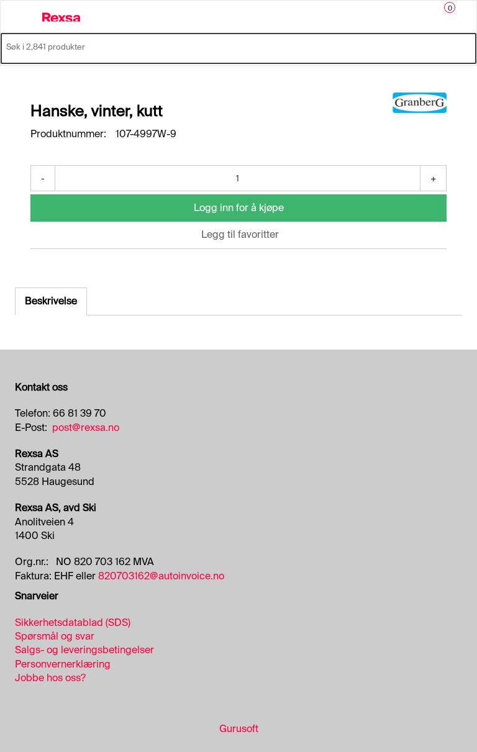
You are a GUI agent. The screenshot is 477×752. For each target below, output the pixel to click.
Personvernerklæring (63, 664)
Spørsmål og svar (54, 636)
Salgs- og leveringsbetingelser (84, 649)
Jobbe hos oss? (50, 677)
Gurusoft (238, 728)
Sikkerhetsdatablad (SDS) (72, 622)
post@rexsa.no (85, 427)
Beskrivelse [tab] (51, 300)
